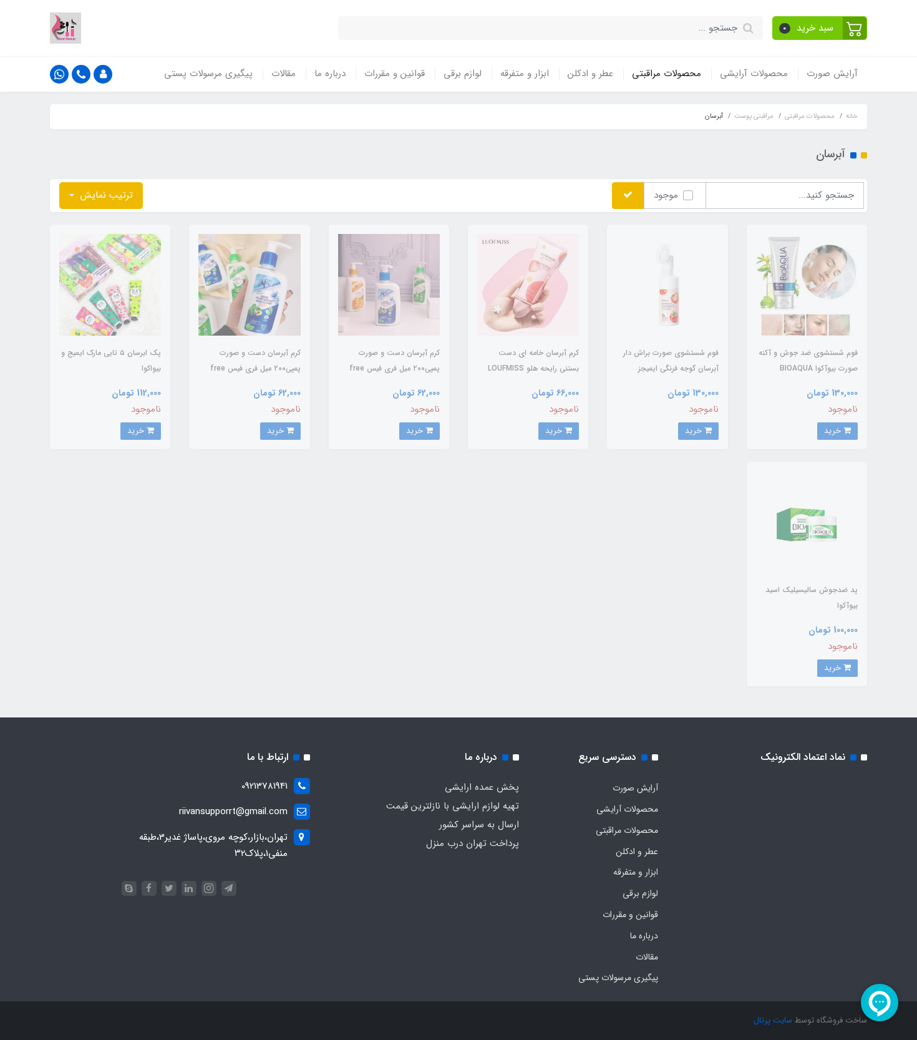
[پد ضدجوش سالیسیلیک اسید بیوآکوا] (807, 521)
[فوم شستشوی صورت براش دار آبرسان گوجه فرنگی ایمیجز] (667, 284)
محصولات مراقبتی (666, 73)
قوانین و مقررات (394, 73)
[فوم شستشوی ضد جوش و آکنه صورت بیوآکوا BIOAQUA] (807, 284)
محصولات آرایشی (754, 73)
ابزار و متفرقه (524, 73)
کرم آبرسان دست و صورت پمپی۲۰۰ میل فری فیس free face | (394, 368)
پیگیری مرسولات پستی (208, 73)
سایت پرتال (773, 1020)
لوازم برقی (463, 73)
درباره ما (330, 73)
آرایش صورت (832, 73)
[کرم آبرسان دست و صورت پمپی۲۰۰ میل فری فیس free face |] (389, 284)
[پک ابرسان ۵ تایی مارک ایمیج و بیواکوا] (110, 284)
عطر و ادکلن (590, 73)
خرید (833, 430)
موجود (666, 195)
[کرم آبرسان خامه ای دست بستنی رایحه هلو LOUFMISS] (528, 284)
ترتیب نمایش (105, 195)
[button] (820, 28)
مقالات (283, 73)
